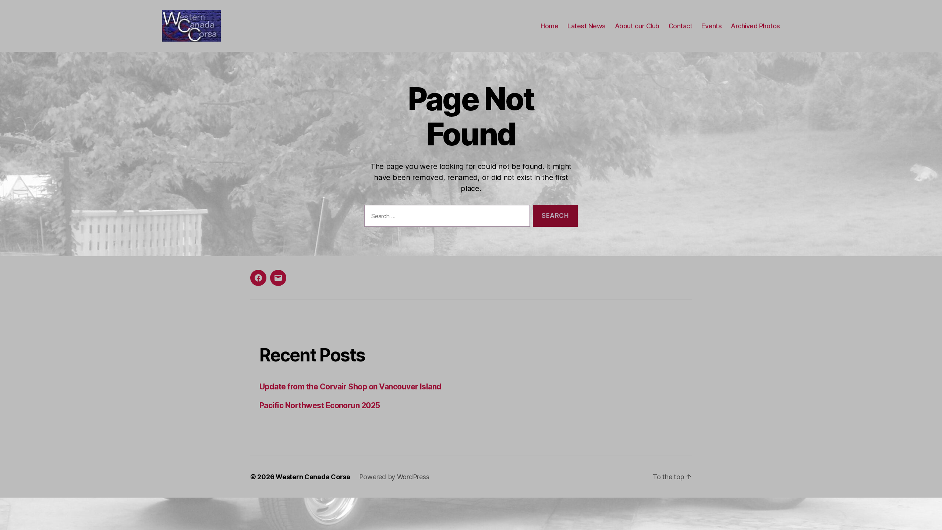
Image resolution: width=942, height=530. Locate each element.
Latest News (586, 26)
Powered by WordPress (394, 477)
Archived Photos (755, 26)
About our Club (637, 26)
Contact (681, 26)
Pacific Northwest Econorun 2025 (319, 405)
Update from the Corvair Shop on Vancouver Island (350, 386)
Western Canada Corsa (313, 477)
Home (549, 26)
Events (711, 26)
